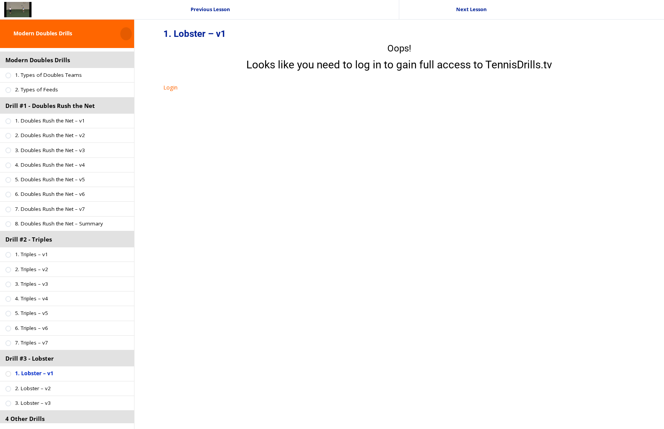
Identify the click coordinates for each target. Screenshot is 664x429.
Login (170, 87)
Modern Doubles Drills (42, 33)
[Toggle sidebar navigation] (131, 33)
